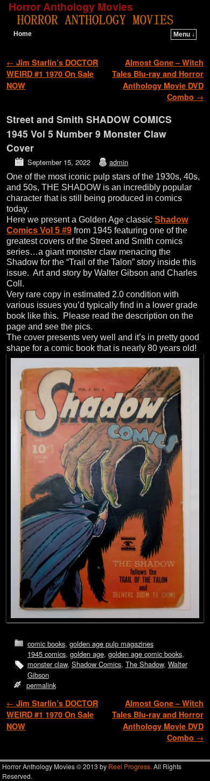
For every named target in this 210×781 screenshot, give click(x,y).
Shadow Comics (96, 664)
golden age (87, 654)
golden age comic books (145, 654)
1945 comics (46, 654)
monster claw (47, 664)
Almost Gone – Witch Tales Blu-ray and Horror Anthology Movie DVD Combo (158, 80)
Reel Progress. (130, 766)
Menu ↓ (184, 34)
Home (22, 34)
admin (118, 162)
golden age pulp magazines (111, 644)
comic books (46, 644)
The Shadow (144, 664)
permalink (41, 685)
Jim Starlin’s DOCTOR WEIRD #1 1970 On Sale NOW (52, 74)
